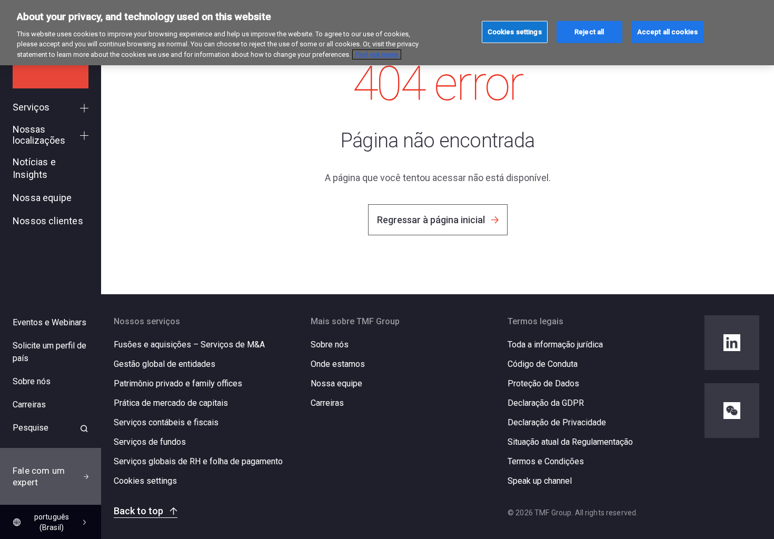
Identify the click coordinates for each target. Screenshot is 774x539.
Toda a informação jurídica (555, 345)
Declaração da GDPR (546, 403)
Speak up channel (540, 481)
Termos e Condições (546, 461)
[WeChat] (731, 410)
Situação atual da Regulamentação (570, 442)
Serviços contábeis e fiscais (166, 422)
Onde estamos (338, 364)
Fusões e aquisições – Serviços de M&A (189, 345)
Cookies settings (145, 481)
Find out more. (376, 54)
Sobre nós (330, 345)
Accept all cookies (667, 31)
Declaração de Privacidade (557, 422)
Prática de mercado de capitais (171, 403)
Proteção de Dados (543, 383)
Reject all (589, 31)
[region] (387, 32)
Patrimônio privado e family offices (178, 383)
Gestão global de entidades (164, 364)
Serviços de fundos (150, 442)
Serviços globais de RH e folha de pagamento (198, 461)
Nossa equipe (336, 383)
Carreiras (327, 403)
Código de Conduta (543, 364)
